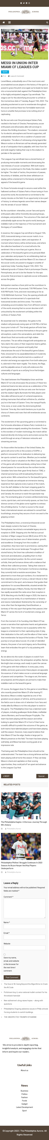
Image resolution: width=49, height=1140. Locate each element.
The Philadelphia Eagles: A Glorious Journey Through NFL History (24, 823)
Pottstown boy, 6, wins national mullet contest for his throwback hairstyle (25, 994)
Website (7, 944)
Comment (8, 897)
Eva (4, 76)
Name (7, 922)
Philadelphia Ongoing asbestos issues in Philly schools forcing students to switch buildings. (26, 1010)
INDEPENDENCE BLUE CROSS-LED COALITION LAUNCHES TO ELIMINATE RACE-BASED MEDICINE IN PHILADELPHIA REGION (8, 776)
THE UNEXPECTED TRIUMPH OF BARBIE (20, 1017)
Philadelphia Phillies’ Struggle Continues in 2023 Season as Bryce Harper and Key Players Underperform (21, 865)
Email (7, 933)
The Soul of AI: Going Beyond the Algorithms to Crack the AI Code (26, 985)
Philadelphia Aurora (14, 829)
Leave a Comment (17, 76)
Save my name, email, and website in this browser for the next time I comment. (11, 964)
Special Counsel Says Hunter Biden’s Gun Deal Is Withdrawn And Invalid (43, 776)
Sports (5, 72)
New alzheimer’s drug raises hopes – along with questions (23, 1002)
